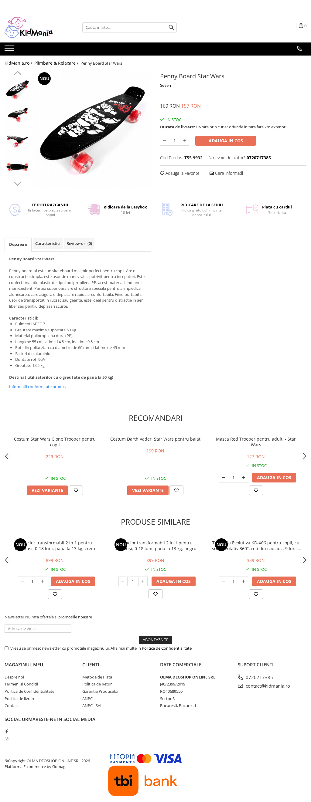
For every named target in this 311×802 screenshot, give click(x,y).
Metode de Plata (97, 677)
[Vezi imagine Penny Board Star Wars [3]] (17, 167)
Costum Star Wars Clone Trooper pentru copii (55, 442)
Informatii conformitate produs (37, 386)
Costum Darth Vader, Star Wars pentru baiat (155, 439)
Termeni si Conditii (21, 684)
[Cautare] (171, 27)
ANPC (87, 698)
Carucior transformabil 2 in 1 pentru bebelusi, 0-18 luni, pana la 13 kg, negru (155, 545)
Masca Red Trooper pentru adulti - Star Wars (256, 442)
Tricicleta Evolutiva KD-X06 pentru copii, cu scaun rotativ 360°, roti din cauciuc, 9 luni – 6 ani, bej (256, 545)
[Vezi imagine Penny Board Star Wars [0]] (17, 89)
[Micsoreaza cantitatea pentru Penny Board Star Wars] (164, 141)
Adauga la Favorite (182, 173)
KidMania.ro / (19, 63)
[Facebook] (7, 731)
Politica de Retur (97, 684)
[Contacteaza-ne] (299, 48)
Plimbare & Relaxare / (57, 63)
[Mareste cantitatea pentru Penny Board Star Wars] (184, 141)
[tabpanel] (92, 129)
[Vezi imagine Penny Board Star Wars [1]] (17, 115)
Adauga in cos (226, 141)
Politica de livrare (20, 698)
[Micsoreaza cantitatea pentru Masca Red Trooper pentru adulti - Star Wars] (223, 477)
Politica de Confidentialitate (167, 648)
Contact (12, 705)
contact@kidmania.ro (267, 686)
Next (17, 183)
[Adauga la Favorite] (76, 490)
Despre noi (14, 677)
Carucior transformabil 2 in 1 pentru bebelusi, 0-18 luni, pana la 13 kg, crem (55, 545)
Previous (17, 74)
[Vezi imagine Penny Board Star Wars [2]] (17, 141)
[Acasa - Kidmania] (35, 27)
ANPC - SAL (92, 705)
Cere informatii (228, 173)
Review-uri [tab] (79, 243)
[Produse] (10, 50)
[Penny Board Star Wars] (92, 129)
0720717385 (258, 677)
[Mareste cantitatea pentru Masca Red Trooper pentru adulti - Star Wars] (243, 477)
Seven (165, 85)
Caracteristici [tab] (47, 243)
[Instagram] (7, 738)
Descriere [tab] (18, 244)
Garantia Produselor (100, 691)
